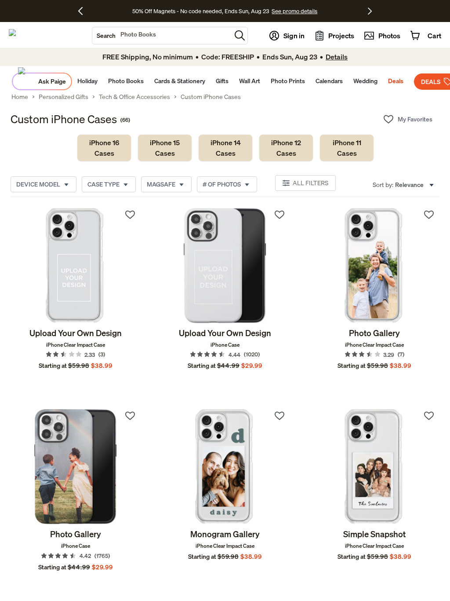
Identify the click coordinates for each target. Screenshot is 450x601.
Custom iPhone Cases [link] (211, 97)
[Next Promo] (370, 11)
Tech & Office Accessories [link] (134, 97)
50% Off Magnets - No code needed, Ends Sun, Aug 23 (200, 11)
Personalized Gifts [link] (63, 97)
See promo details (294, 11)
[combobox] (162, 35)
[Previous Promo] (83, 11)
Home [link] (19, 97)
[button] (239, 35)
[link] (104, 148)
